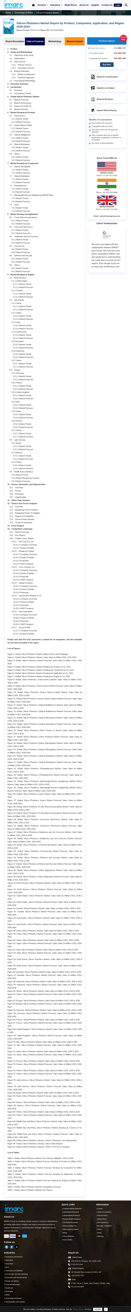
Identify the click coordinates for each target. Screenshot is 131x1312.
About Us (84, 5)
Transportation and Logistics (15, 1302)
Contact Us (107, 5)
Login (117, 5)
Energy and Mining (12, 1281)
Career (100, 1209)
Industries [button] (55, 5)
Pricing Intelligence (70, 1226)
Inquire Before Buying (107, 110)
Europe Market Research (72, 1219)
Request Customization (107, 77)
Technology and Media (13, 1298)
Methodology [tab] (54, 41)
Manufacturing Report (70, 1229)
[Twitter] (17, 1247)
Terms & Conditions (104, 1212)
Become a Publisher (105, 1226)
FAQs (99, 1229)
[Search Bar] (126, 5)
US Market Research (70, 1222)
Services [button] (41, 5)
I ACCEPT (97, 1309)
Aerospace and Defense (14, 1257)
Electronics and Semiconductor (16, 1277)
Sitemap (100, 1236)
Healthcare (9, 1288)
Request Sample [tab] (75, 41)
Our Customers (103, 1222)
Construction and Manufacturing (17, 1274)
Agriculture (9, 1260)
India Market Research (71, 1212)
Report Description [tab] (15, 41)
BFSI (7, 1267)
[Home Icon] (33, 5)
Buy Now (107, 64)
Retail (8, 1295)
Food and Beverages (13, 1284)
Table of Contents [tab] (34, 41)
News (100, 1233)
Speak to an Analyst (105, 88)
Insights (95, 5)
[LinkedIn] (6, 1247)
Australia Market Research (72, 1209)
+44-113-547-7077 (77, 1275)
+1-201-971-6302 (77, 1264)
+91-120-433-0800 (77, 1287)
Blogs (65, 1233)
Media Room (71, 5)
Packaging (9, 1291)
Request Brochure (105, 99)
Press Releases (68, 1236)
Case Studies (68, 1240)
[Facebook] (12, 1247)
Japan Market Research (71, 1215)
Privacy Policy (78, 1309)
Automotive (9, 1264)
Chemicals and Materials (14, 1271)
